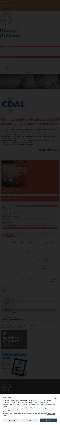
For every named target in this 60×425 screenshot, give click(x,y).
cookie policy (51, 413)
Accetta (48, 420)
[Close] (55, 398)
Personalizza (11, 420)
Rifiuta (30, 420)
